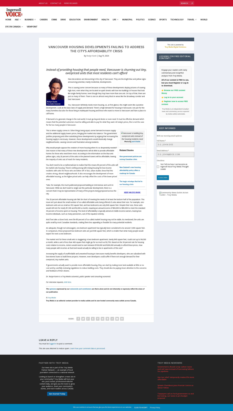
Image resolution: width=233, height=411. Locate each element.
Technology (177, 20)
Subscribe (162, 177)
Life (114, 20)
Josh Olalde (136, 142)
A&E (17, 20)
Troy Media (52, 298)
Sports (163, 20)
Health (105, 20)
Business (29, 20)
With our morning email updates (169, 136)
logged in (52, 343)
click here (67, 282)
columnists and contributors (80, 289)
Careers (44, 20)
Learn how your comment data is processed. (87, 348)
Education (74, 20)
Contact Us (55, 3)
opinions (52, 289)
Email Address (163, 151)
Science (152, 20)
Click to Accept (140, 407)
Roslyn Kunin (92, 56)
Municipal (127, 20)
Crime (54, 20)
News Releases (70, 3)
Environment (91, 20)
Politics (140, 20)
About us (43, 3)
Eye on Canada (13, 27)
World (203, 20)
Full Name (161, 141)
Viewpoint (32, 27)
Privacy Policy (155, 407)
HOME (8, 20)
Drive (63, 20)
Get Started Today (57, 394)
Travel (190, 20)
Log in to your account (173, 97)
